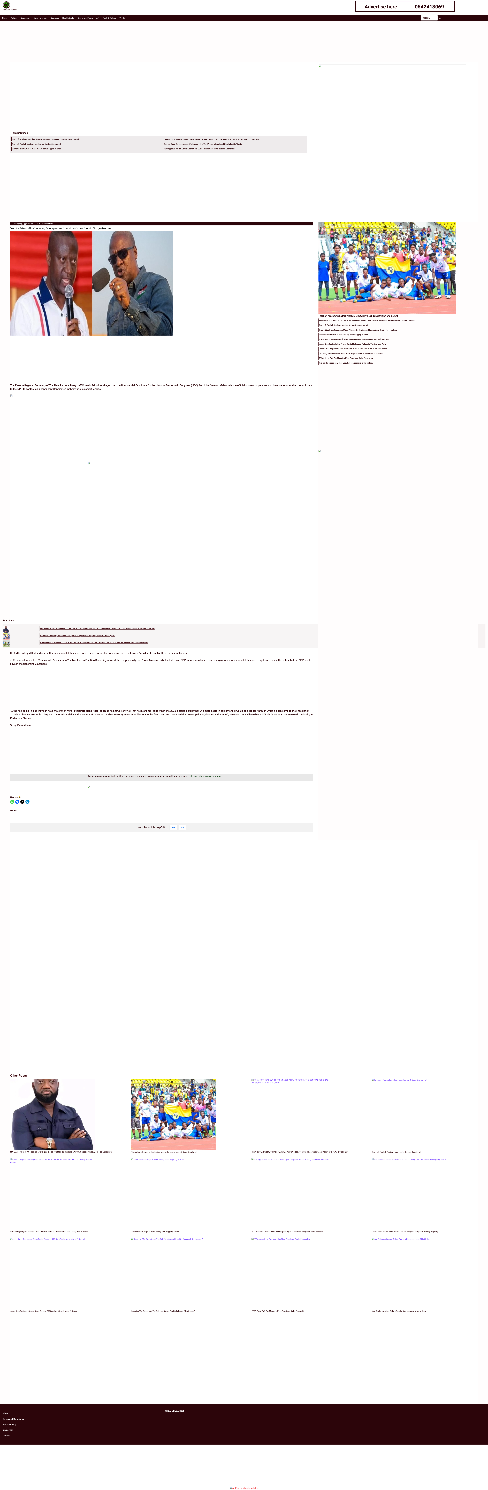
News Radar (173, 1411)
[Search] (440, 18)
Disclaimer (8, 1430)
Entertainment (40, 18)
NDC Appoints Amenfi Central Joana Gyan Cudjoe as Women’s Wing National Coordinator (199, 149)
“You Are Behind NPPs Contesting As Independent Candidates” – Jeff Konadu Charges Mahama (61, 228)
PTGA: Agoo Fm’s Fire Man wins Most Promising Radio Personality (346, 358)
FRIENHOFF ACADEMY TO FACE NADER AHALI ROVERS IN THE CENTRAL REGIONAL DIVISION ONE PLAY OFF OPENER (211, 139)
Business (55, 18)
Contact (6, 1435)
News (4, 18)
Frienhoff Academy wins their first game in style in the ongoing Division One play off (45, 139)
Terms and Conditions (13, 1419)
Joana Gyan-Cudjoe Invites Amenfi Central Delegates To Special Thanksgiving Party (352, 344)
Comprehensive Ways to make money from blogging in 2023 (36, 149)
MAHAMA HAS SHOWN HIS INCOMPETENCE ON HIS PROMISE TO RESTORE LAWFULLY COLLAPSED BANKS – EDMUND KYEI (97, 628)
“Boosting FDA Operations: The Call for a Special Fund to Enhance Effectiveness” (351, 353)
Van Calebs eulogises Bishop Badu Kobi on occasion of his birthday (346, 363)
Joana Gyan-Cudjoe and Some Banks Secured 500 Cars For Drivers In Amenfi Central (353, 349)
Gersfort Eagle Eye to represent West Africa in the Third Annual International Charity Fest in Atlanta (203, 144)
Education (25, 18)
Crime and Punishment (88, 18)
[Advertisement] (244, 43)
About (6, 1413)
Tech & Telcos (109, 18)
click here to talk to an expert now (205, 776)
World (122, 18)
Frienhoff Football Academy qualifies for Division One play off (36, 144)
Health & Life (68, 18)
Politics (14, 18)
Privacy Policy (9, 1424)
